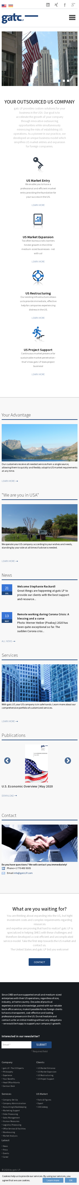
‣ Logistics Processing (11, 1124)
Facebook (65, 5)
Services (10, 655)
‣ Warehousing (8, 1132)
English (5, 5)
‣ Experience (7, 1075)
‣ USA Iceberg (42, 1107)
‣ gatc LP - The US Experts (13, 1068)
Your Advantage (16, 415)
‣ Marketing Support (11, 1110)
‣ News (5, 1146)
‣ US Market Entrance (45, 1068)
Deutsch (11, 5)
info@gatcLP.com (23, 873)
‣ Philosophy (7, 1071)
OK (70, 1180)
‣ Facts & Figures (43, 1099)
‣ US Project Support (45, 1079)
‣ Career (5, 1156)
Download (8, 795)
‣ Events (5, 1153)
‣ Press (5, 1149)
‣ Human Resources (10, 1121)
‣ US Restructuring (44, 1075)
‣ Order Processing (10, 1114)
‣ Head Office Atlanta (11, 1082)
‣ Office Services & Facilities (14, 1128)
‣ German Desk (8, 1086)
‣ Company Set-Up (10, 1099)
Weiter (67, 760)
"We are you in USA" (20, 495)
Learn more (53, 1180)
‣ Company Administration (14, 1103)
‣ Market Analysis (9, 1135)
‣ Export (39, 1103)
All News (7, 641)
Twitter (56, 5)
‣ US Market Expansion (46, 1071)
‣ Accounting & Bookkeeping (14, 1107)
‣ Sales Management (11, 1117)
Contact (9, 815)
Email (7, 1044)
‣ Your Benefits (8, 1079)
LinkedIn (48, 5)
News (7, 575)
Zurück (7, 760)
